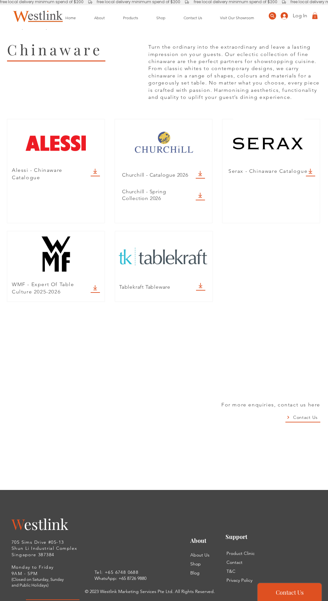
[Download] (95, 171)
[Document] (272, 16)
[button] (315, 15)
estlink (46, 524)
